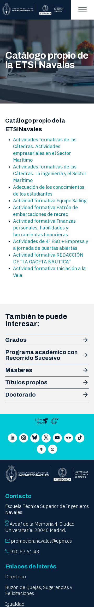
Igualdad (15, 604)
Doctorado (20, 395)
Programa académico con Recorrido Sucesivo (41, 355)
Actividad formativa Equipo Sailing (49, 201)
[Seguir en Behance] (41, 449)
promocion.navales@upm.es (41, 541)
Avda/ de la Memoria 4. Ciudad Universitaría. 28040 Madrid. (40, 527)
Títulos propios (26, 382)
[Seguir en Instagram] (23, 437)
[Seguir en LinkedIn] (12, 437)
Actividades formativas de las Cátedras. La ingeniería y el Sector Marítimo (49, 173)
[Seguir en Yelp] (34, 437)
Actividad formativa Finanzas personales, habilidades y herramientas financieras (44, 228)
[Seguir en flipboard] (52, 449)
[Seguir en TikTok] (79, 437)
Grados (16, 340)
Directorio (15, 577)
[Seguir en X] (46, 437)
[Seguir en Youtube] (57, 437)
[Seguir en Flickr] (68, 437)
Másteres (18, 370)
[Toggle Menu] (82, 9)
